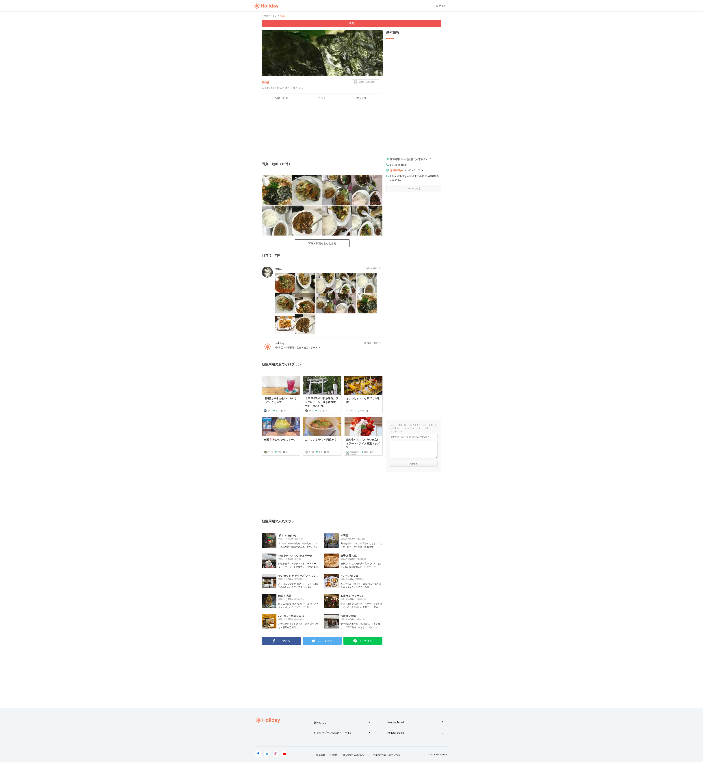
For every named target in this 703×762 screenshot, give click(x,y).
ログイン (441, 5)
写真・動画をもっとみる (322, 243)
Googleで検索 (414, 188)
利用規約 (333, 754)
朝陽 (265, 82)
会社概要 (320, 754)
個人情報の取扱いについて (356, 754)
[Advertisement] (322, 132)
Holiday (266, 6)
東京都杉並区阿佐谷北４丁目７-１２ (411, 159)
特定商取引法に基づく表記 (386, 754)
